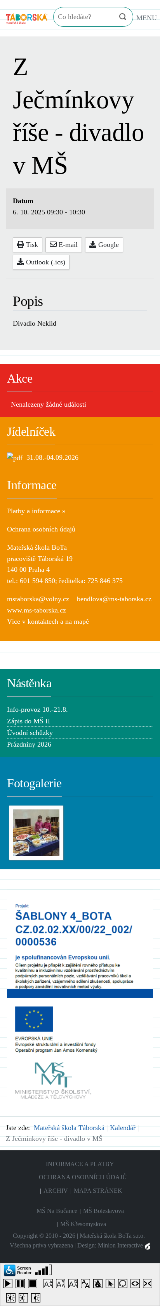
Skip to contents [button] (124, 1285)
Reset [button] (74, 1285)
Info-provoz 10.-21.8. (37, 709)
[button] (17, 1270)
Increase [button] (49, 1285)
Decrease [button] (62, 1285)
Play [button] (9, 1285)
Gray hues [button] (99, 1285)
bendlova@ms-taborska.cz (114, 599)
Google (107, 244)
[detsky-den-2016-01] (36, 832)
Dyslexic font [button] (87, 1285)
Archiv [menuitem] (55, 1190)
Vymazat (107, 17)
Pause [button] (22, 1285)
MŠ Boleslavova (103, 1211)
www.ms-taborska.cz (36, 610)
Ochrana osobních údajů (41, 529)
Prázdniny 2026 (29, 744)
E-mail (67, 244)
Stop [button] (34, 1285)
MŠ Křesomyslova (83, 1224)
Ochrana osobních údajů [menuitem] (83, 1177)
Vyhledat (122, 17)
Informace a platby (80, 1164)
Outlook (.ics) (44, 262)
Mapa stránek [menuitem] (98, 1190)
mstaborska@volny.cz (38, 599)
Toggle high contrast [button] (12, 1299)
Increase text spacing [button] (136, 1285)
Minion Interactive (121, 1245)
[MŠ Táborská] (26, 17)
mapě (81, 621)
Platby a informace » (36, 511)
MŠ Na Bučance (57, 1211)
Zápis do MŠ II (28, 721)
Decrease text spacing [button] (149, 1285)
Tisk (31, 244)
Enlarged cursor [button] (112, 1285)
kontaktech (43, 621)
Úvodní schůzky (30, 733)
